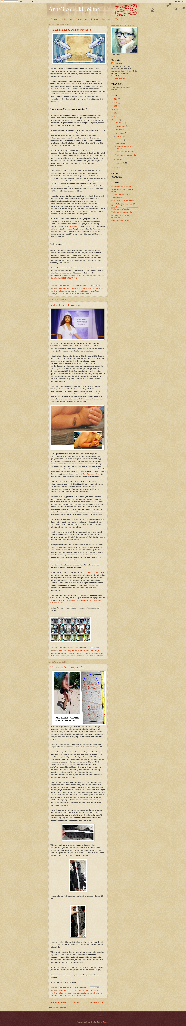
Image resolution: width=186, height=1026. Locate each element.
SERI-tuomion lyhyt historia (121, 194)
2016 (116, 120)
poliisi (74, 291)
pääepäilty (85, 291)
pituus (79, 993)
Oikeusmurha (81, 19)
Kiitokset (94, 19)
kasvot (101, 288)
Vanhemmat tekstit (98, 1002)
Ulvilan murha (66, 19)
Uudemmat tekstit (57, 1002)
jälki (98, 990)
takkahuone (97, 993)
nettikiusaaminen (56, 653)
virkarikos (81, 656)
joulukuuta (120, 123)
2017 (116, 116)
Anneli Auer (106, 19)
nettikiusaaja (94, 651)
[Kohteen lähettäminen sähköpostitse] (92, 285)
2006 (60, 288)
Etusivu (54, 19)
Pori (79, 291)
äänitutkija (89, 656)
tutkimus (61, 996)
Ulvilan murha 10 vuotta (120, 209)
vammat (88, 294)
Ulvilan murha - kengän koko (67, 667)
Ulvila (71, 294)
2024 (116, 103)
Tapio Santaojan (93, 572)
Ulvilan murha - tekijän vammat (122, 201)
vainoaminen (71, 656)
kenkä (52, 291)
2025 (116, 99)
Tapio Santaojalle (70, 226)
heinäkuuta (120, 140)
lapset (86, 651)
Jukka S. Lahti (93, 288)
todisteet (53, 996)
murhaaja (68, 291)
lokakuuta (119, 130)
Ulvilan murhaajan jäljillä (120, 220)
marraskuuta (121, 126)
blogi (74, 288)
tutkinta (65, 294)
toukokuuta (120, 143)
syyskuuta (120, 133)
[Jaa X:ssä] (95, 285)
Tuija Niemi (79, 653)
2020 (116, 106)
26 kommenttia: (81, 285)
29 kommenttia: (81, 648)
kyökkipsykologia (93, 474)
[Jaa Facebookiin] (97, 285)
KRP (81, 651)
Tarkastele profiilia (118, 78)
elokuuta (119, 136)
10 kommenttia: (81, 987)
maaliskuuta (120, 163)
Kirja (117, 19)
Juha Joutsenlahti (78, 990)
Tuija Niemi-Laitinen (91, 653)
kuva (62, 291)
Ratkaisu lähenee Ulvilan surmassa (70, 29)
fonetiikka (82, 474)
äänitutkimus (98, 656)
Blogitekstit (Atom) (59, 1007)
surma (92, 291)
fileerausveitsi (82, 288)
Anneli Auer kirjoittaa (74, 9)
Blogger (105, 1022)
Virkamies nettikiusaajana (65, 305)
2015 (116, 167)
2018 (116, 113)
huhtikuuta (120, 159)
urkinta (63, 656)
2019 (116, 109)
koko (57, 291)
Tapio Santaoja (69, 653)
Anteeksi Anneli (117, 198)
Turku (60, 294)
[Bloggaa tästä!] (93, 285)
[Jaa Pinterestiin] (99, 285)
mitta (66, 993)
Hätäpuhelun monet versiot (121, 186)
